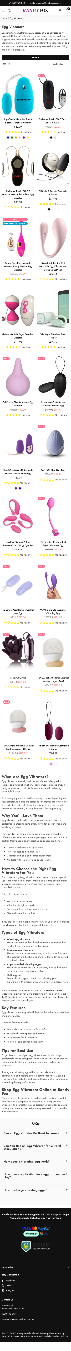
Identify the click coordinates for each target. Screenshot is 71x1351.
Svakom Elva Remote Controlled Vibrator (53, 747)
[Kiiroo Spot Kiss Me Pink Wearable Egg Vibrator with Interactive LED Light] (53, 238)
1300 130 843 (18, 2)
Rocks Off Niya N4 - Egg (53, 470)
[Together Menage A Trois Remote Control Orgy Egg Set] (18, 517)
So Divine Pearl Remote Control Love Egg (18, 611)
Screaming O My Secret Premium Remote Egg (53, 404)
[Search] (9, 10)
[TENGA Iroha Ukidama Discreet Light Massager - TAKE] (53, 653)
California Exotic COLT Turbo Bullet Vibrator (53, 121)
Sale (41, 75)
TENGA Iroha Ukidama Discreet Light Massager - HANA (18, 747)
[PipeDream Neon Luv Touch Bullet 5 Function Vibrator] (18, 94)
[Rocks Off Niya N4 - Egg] (53, 445)
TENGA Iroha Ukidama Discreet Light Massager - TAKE (53, 679)
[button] (66, 10)
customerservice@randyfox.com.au (45, 2)
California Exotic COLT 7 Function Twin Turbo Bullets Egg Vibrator (18, 195)
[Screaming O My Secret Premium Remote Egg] (53, 377)
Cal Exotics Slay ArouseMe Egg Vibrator (17, 404)
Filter (35, 57)
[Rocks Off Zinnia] (18, 653)
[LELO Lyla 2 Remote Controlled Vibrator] (53, 166)
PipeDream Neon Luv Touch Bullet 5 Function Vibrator (18, 121)
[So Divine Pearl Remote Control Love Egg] (18, 585)
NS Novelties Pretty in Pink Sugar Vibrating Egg (53, 543)
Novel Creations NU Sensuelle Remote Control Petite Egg (18, 471)
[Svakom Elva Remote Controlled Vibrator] (53, 720)
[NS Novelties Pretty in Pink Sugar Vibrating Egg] (53, 517)
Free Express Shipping (15, 223)
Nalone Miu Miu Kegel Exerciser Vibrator (18, 336)
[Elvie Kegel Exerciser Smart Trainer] (53, 309)
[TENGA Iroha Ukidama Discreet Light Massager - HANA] (18, 720)
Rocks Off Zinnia (18, 677)
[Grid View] (4, 64)
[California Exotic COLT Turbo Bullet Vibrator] (53, 94)
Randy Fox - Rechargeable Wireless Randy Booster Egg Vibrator (18, 266)
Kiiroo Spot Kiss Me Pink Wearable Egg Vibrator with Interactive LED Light (53, 266)
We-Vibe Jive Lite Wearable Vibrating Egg (53, 611)
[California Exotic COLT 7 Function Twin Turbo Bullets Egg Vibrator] (18, 166)
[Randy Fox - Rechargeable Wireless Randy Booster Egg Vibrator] (18, 238)
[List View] (9, 64)
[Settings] (60, 10)
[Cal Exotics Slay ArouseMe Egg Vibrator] (18, 377)
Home (4, 18)
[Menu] (3, 10)
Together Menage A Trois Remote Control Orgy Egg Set (18, 543)
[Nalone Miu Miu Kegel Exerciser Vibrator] (18, 309)
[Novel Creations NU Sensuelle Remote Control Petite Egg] (18, 445)
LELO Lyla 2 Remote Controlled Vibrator (53, 193)
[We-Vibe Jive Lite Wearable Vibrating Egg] (53, 585)
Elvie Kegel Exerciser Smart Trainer (53, 336)
